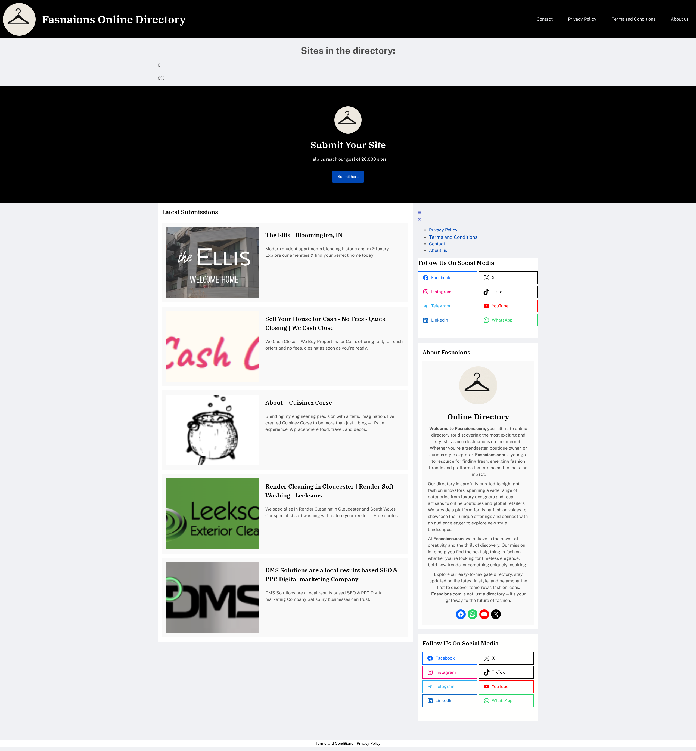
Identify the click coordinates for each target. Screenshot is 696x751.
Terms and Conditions (334, 743)
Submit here (348, 176)
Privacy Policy (368, 743)
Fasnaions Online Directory (114, 19)
